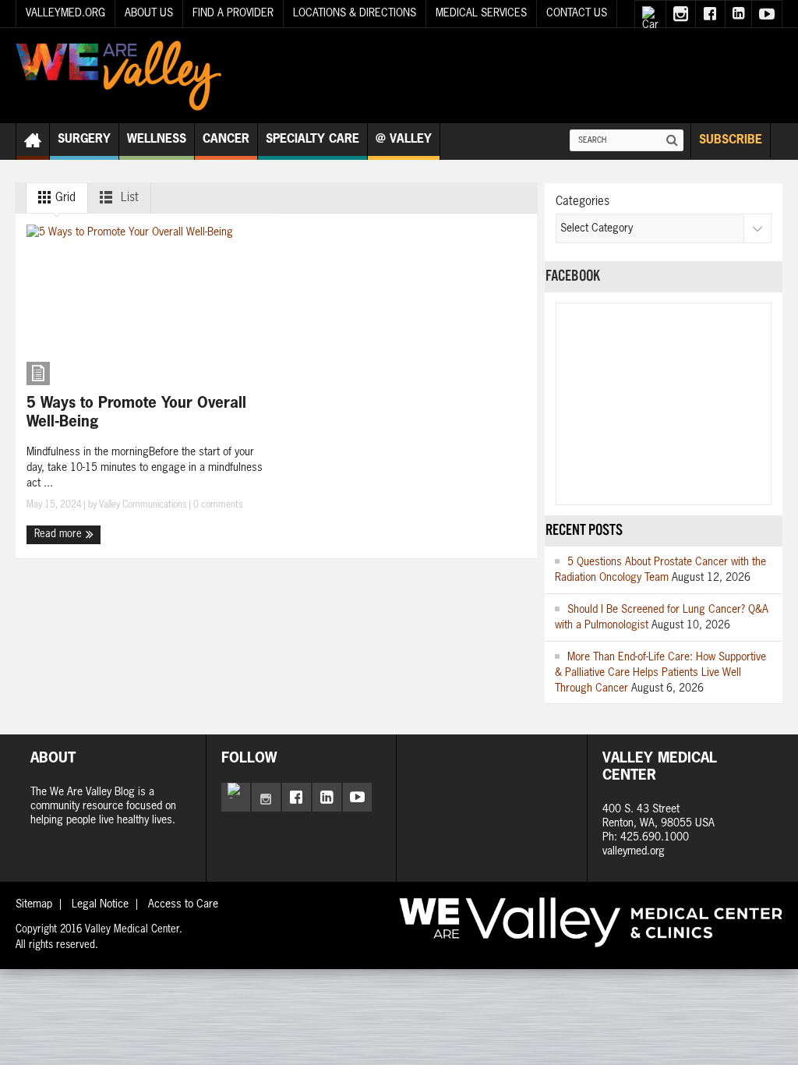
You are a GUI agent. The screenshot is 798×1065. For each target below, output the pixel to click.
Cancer (226, 139)
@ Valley (404, 139)
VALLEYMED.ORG (65, 13)
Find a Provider (233, 13)
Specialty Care (312, 139)
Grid (64, 197)
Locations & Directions (354, 13)
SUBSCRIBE (730, 140)
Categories (582, 201)
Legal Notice (100, 904)
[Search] (672, 140)
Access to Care (183, 904)
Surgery (84, 139)
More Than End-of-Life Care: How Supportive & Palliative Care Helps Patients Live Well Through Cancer (660, 673)
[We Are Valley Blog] (118, 75)
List (128, 197)
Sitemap (34, 904)
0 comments (217, 505)
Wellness (156, 139)
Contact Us (576, 13)
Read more (59, 534)
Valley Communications (143, 505)
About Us (149, 13)
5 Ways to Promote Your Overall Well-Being (136, 413)
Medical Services (481, 13)
